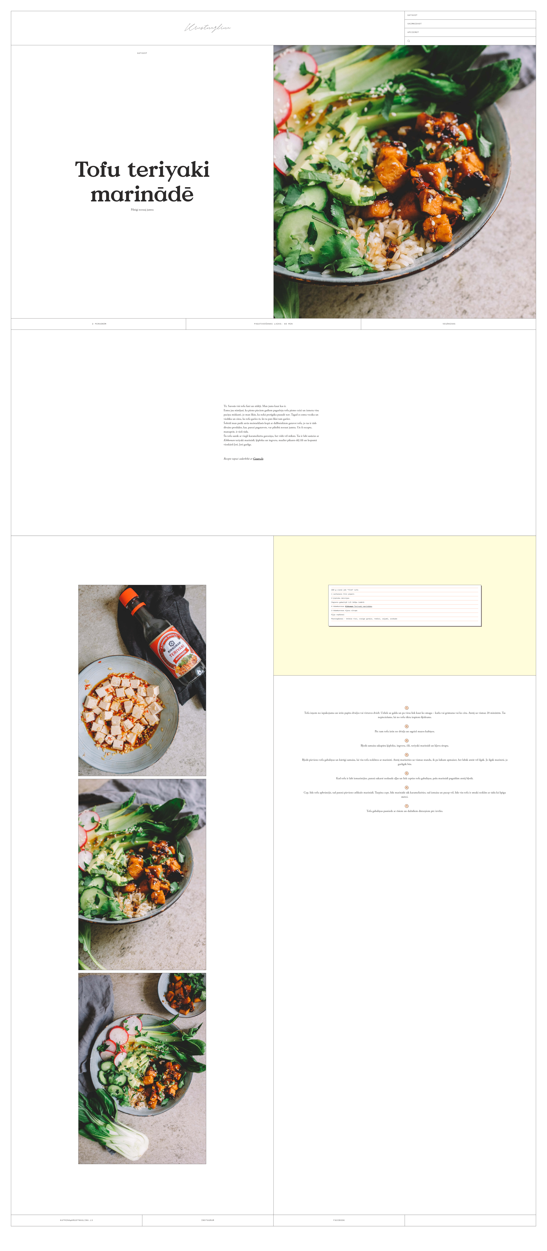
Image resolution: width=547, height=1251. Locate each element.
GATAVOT (142, 53)
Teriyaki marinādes (358, 606)
